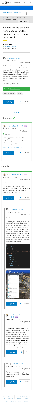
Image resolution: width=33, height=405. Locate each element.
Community (17, 2)
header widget (9, 94)
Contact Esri (26, 401)
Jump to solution (10, 47)
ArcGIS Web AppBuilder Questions (16, 12)
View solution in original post (12, 147)
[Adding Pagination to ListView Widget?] (2, 113)
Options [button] (26, 13)
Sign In (30, 3)
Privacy (6, 401)
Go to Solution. (15, 89)
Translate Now (23, 22)
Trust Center (13, 401)
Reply (7, 102)
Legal (19, 401)
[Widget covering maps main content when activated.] (31, 113)
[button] (25, 62)
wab (19, 94)
